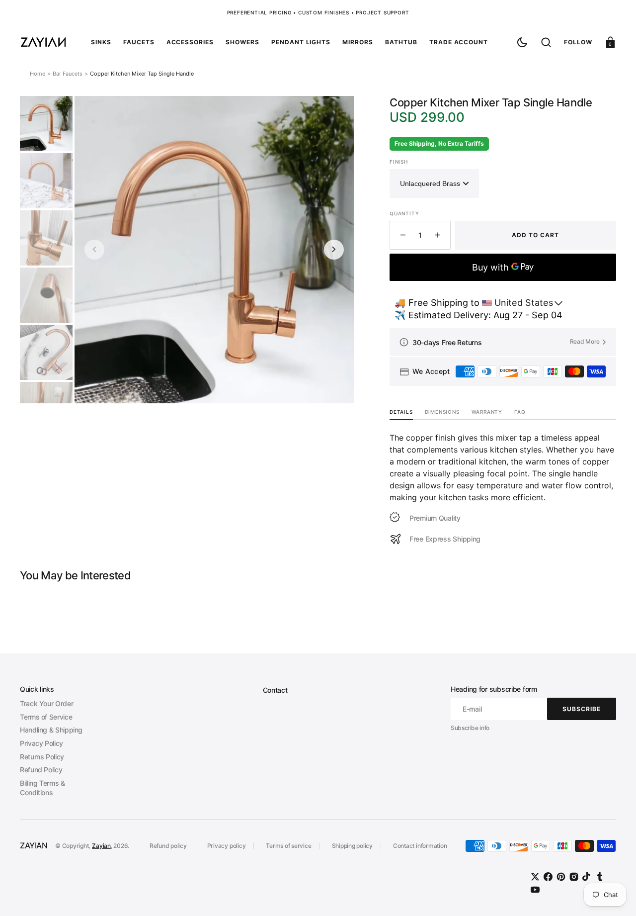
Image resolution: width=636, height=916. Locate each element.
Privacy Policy (41, 743)
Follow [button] (578, 42)
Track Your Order (46, 703)
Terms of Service (46, 717)
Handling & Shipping (51, 730)
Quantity (404, 213)
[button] (546, 42)
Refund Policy (41, 769)
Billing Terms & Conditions (42, 788)
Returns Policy (42, 756)
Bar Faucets (67, 73)
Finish (399, 162)
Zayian (101, 845)
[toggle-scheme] (522, 42)
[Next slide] (334, 250)
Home (37, 73)
